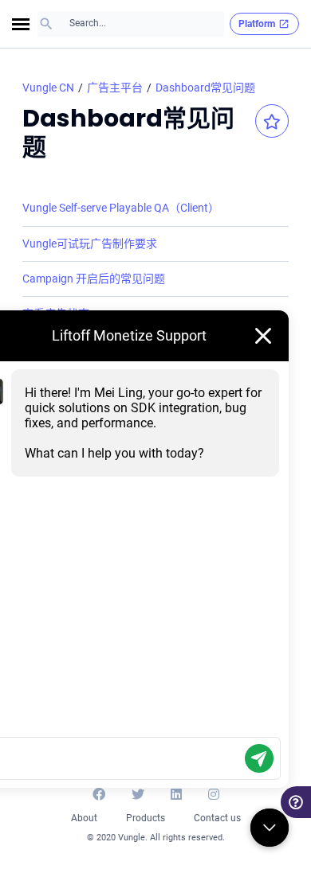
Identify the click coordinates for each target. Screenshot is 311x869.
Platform (256, 23)
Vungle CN (48, 87)
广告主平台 (115, 87)
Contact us (217, 818)
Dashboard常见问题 (205, 87)
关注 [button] (272, 121)
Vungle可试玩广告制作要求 (89, 243)
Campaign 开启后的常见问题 (93, 278)
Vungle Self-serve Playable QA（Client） (120, 207)
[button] (24, 24)
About (84, 818)
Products (145, 818)
